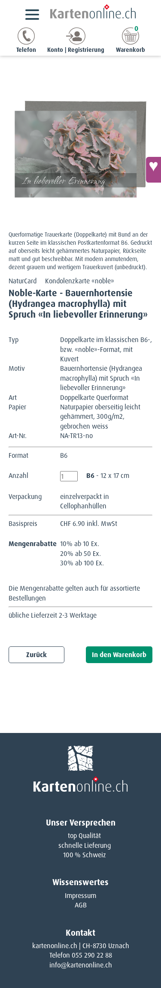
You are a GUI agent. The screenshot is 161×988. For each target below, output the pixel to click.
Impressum (80, 895)
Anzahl (18, 475)
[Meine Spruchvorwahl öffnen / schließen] (153, 170)
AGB (81, 905)
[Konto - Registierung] (75, 42)
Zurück (36, 654)
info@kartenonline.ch (80, 965)
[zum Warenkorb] (130, 42)
